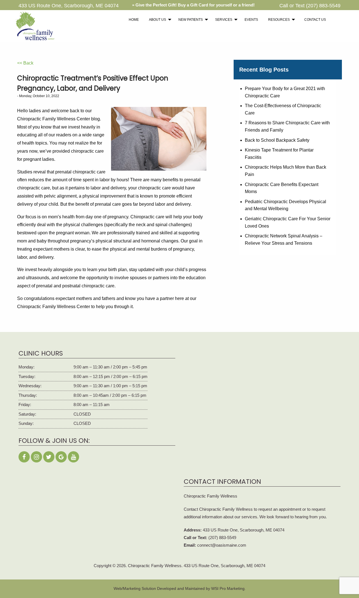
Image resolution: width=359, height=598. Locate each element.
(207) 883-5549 (323, 5)
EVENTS (251, 19)
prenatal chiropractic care (80, 171)
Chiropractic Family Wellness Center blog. (59, 118)
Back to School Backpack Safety (277, 140)
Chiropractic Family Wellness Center (53, 306)
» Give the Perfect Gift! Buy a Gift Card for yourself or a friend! (193, 5)
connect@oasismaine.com (221, 545)
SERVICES (223, 19)
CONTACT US (315, 19)
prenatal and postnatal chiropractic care (75, 285)
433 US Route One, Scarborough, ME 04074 (243, 530)
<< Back (25, 63)
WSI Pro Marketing (228, 588)
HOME (134, 19)
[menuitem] (134, 20)
